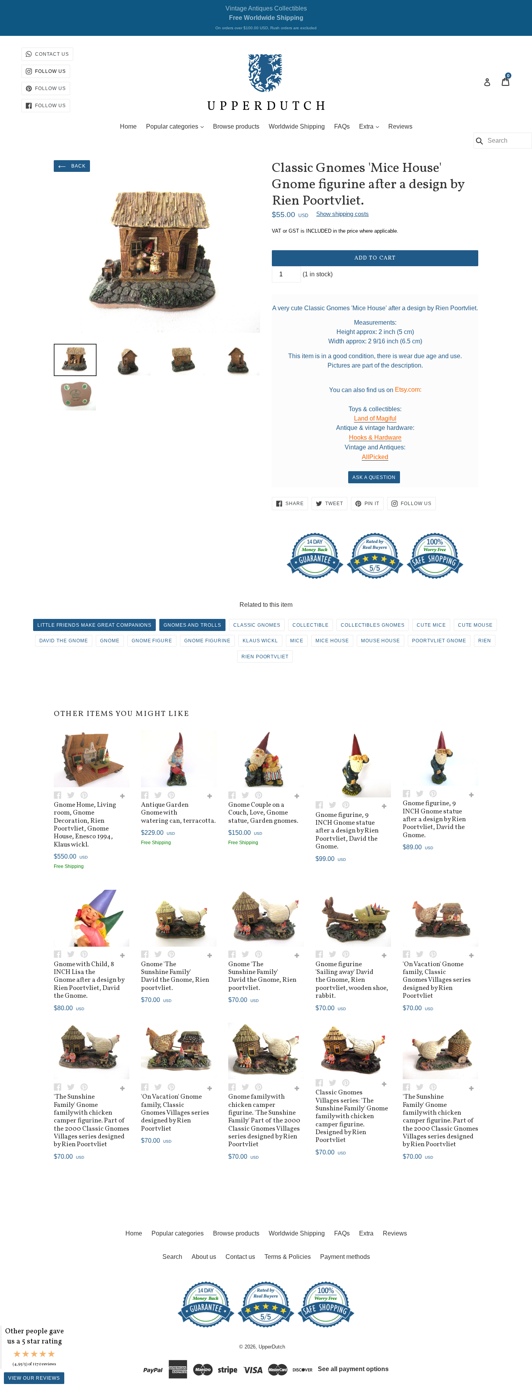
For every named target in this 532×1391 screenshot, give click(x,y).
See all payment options (353, 1369)
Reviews (400, 126)
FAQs (342, 126)
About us (204, 1256)
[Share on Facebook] (60, 794)
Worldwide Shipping (297, 126)
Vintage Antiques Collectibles (266, 17)
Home (128, 126)
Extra (371, 126)
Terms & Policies (287, 1256)
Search (172, 1256)
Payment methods (345, 1256)
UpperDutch (272, 1347)
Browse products (236, 126)
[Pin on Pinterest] (86, 794)
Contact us (240, 1256)
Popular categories (177, 126)
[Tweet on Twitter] (73, 794)
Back (78, 166)
